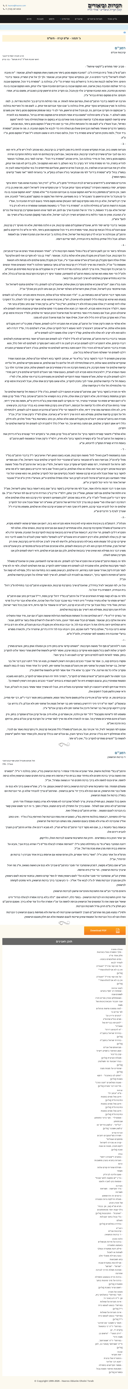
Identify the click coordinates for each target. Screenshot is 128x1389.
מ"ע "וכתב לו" (114, 1093)
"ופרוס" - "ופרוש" (113, 1266)
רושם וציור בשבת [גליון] (109, 1287)
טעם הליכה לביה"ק (112, 1174)
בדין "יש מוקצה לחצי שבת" (108, 1178)
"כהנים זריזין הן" (113, 1015)
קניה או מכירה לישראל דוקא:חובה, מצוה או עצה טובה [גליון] (111, 1146)
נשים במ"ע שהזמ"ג (112, 1019)
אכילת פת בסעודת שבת (109, 1263)
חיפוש (51, 19)
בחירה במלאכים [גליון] (110, 1224)
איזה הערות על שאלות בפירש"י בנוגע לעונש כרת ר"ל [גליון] (110, 1305)
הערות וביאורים (95, 19)
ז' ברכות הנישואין (113, 1234)
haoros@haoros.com (17, 6)
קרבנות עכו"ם (114, 1231)
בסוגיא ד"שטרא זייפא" (110, 1157)
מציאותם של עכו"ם (112, 1047)
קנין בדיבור (116, 1054)
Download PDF (98, 930)
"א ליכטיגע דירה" (113, 1029)
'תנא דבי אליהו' (113, 1362)
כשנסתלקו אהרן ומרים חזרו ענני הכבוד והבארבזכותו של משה (109, 1001)
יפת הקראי (116, 1354)
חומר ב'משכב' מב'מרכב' (109, 1323)
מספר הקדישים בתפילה (110, 1365)
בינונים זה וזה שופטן (111, 1196)
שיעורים (78, 19)
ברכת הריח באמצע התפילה (108, 1277)
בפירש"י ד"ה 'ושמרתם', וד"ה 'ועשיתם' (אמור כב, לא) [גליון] (109, 1344)
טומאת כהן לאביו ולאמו (110, 1181)
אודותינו (65, 19)
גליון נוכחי (112, 19)
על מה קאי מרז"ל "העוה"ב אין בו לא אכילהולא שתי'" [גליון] (109, 969)
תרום (29, 19)
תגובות (40, 19)
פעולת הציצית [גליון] (111, 1058)
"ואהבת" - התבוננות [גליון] (108, 1213)
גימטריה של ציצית (112, 1358)
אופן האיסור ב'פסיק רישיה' (108, 1051)
